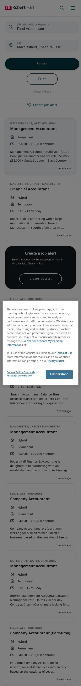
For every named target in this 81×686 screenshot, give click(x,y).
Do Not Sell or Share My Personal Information (21, 374)
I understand (59, 374)
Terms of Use (64, 353)
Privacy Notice (55, 361)
